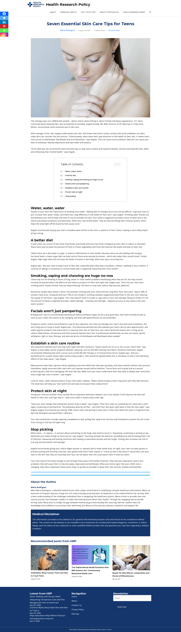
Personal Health (68, 12)
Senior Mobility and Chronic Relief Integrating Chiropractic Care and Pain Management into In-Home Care (47, 599)
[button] (150, 12)
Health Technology (109, 12)
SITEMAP (109, 630)
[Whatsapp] (4, 30)
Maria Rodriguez (67, 30)
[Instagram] (4, 35)
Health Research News (134, 12)
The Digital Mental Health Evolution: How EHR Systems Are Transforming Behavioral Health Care (90, 570)
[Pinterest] (4, 26)
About (53, 12)
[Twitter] (4, 18)
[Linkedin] (4, 22)
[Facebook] (4, 14)
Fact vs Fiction (88, 12)
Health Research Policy (68, 4)
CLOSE (117, 164)
